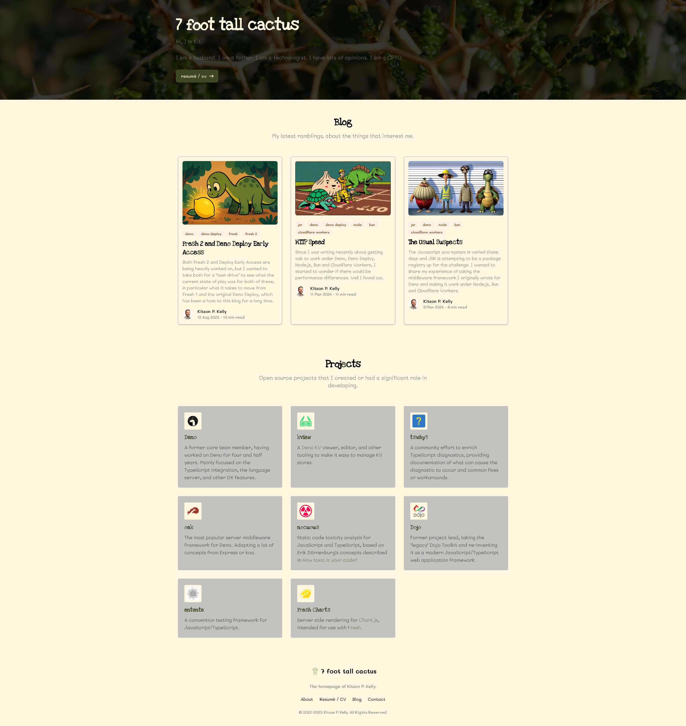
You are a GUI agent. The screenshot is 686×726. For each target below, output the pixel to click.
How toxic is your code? (330, 560)
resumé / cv (194, 76)
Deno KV (311, 447)
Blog (356, 699)
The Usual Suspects (435, 242)
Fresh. (355, 627)
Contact (376, 699)
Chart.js (368, 620)
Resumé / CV (332, 699)
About (307, 699)
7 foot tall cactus (348, 671)
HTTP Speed (309, 242)
